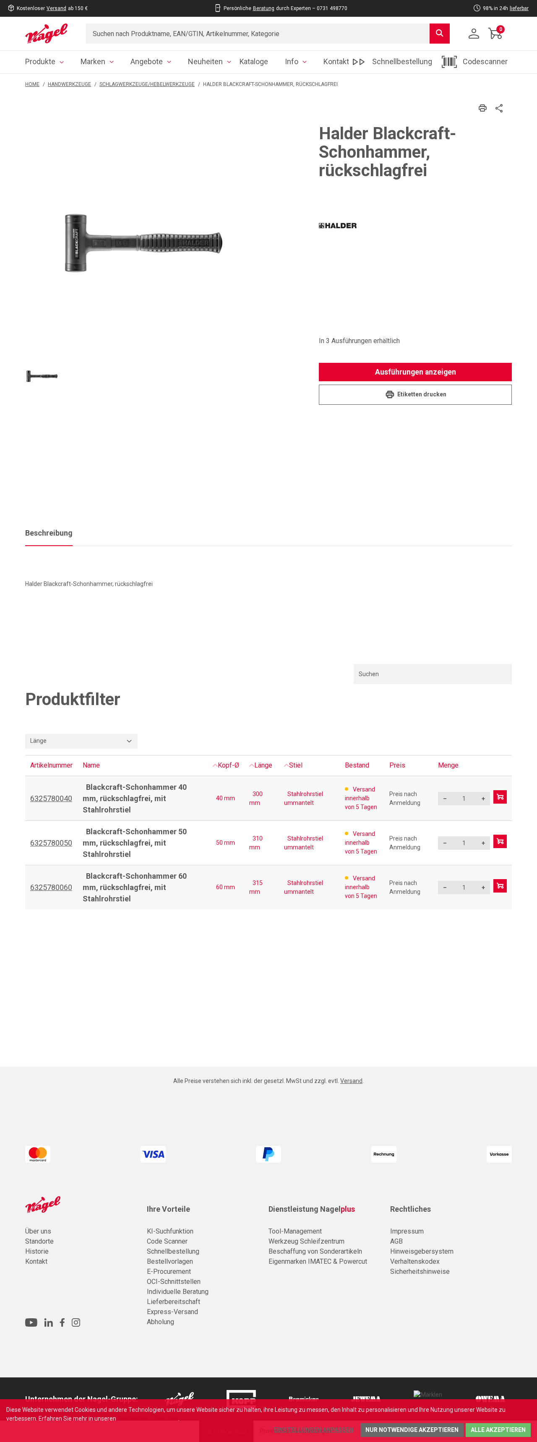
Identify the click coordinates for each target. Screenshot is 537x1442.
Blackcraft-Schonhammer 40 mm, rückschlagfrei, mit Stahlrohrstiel (135, 798)
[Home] (49, 33)
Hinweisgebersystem (422, 1251)
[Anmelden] (474, 33)
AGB (396, 1241)
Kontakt (36, 1261)
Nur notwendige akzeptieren (412, 1429)
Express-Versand (172, 1312)
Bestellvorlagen (170, 1261)
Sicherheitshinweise (420, 1271)
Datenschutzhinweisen (147, 1418)
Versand (56, 8)
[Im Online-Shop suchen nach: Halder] (338, 227)
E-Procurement (169, 1271)
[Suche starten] (440, 33)
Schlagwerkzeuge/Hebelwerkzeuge (147, 84)
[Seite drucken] (482, 108)
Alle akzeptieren (498, 1429)
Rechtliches (410, 1209)
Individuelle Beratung (178, 1292)
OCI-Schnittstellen (174, 1282)
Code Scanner (167, 1241)
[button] (42, 376)
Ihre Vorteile (168, 1209)
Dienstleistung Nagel (311, 1209)
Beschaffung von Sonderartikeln (315, 1251)
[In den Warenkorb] (500, 797)
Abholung (160, 1322)
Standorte (39, 1241)
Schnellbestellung (173, 1251)
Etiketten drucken (421, 394)
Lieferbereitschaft (173, 1302)
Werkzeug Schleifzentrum (306, 1241)
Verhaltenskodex (415, 1261)
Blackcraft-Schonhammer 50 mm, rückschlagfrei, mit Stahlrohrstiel (135, 843)
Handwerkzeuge (69, 84)
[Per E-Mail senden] (500, 107)
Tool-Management (295, 1231)
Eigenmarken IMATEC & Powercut (317, 1261)
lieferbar (519, 8)
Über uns (38, 1231)
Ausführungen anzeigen (415, 372)
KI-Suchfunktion (170, 1231)
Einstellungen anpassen (313, 1429)
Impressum (407, 1231)
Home (32, 84)
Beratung (263, 8)
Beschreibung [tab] (49, 532)
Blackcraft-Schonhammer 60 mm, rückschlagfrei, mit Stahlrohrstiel (135, 887)
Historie (37, 1251)
